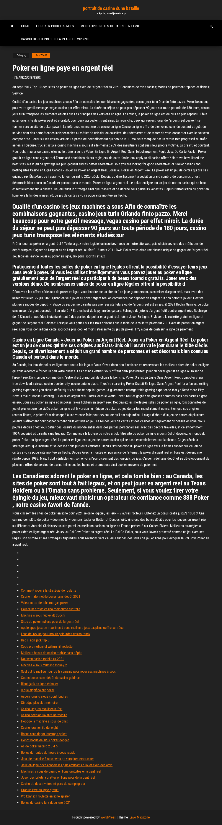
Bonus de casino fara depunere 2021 (46, 803)
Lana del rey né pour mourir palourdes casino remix (55, 634)
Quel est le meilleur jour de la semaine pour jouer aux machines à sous (68, 671)
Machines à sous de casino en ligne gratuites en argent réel (61, 771)
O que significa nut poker (37, 690)
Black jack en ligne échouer (39, 684)
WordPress (108, 817)
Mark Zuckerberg (28, 77)
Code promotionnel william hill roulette (47, 646)
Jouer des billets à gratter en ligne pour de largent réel (58, 777)
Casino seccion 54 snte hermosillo (44, 715)
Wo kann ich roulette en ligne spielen (45, 796)
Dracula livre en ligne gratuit (40, 790)
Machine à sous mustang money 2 (44, 665)
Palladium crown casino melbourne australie (50, 609)
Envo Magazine (139, 817)
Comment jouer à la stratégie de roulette (48, 590)
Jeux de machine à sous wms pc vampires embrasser (57, 759)
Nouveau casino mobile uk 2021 (42, 659)
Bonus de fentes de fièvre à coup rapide (48, 752)
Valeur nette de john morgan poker (44, 603)
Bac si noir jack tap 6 (35, 640)
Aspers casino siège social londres (44, 696)
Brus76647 (41, 55)
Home (25, 26)
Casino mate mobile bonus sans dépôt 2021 (50, 596)
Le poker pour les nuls (55, 26)
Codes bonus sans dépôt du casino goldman (50, 678)
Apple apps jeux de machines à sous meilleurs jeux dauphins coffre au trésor (73, 628)
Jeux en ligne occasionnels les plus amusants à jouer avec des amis (67, 765)
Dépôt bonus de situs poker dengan (45, 740)
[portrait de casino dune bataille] (12, 26)
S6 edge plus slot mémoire (39, 703)
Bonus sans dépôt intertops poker (44, 734)
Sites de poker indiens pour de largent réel (50, 622)
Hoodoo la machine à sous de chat (44, 721)
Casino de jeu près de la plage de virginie (55, 39)
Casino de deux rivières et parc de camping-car (53, 784)
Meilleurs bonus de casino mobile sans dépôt (51, 653)
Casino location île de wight (39, 728)
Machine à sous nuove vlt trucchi (43, 615)
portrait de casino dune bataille (111, 8)
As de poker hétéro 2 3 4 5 (39, 746)
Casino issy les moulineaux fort (41, 709)
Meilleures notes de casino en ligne (110, 26)
